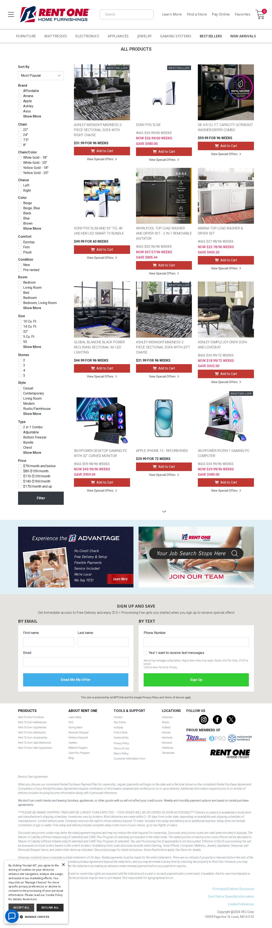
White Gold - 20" (35, 162)
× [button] (63, 864)
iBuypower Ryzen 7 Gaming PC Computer (223, 453)
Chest (27, 447)
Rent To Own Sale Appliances (35, 747)
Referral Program (78, 747)
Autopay (118, 727)
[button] (36, 917)
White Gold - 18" (35, 157)
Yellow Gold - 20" (35, 173)
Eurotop (29, 242)
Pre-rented (31, 270)
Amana (28, 96)
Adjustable (31, 432)
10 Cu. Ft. (30, 321)
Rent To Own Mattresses (32, 722)
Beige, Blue (31, 208)
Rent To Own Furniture (31, 717)
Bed (26, 292)
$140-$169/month (36, 481)
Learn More (172, 14)
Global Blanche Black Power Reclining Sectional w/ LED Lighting (99, 347)
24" (25, 135)
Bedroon (29, 282)
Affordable (31, 91)
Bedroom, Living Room (40, 303)
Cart (264, 12)
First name (31, 633)
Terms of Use (121, 748)
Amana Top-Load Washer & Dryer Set (220, 230)
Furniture (26, 36)
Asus (27, 111)
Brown (28, 223)
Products (27, 711)
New (26, 265)
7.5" (26, 140)
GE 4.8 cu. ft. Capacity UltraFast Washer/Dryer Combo (225, 127)
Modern (29, 403)
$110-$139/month (36, 476)
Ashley (28, 106)
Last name (85, 633)
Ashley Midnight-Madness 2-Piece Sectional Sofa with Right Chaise (98, 130)
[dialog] (36, 892)
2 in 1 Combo (33, 427)
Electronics (87, 36)
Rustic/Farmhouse (37, 408)
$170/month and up (37, 486)
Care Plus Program (79, 752)
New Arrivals (243, 36)
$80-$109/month (35, 471)
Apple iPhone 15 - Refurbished (162, 451)
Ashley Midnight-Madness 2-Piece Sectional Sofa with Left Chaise (163, 347)
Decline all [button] (50, 907)
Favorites (242, 14)
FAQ (70, 722)
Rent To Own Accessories (32, 737)
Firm (26, 247)
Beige (27, 203)
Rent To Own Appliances (32, 727)
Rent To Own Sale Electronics (34, 742)
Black (27, 213)
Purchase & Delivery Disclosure (233, 889)
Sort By (23, 67)
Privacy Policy (151, 697)
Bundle (28, 442)
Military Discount (78, 737)
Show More (32, 116)
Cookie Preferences (241, 904)
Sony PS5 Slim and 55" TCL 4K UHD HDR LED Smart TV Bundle (99, 230)
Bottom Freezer (35, 437)
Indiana (166, 727)
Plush (27, 252)
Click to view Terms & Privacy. (161, 667)
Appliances (118, 36)
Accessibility (121, 737)
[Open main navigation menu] (11, 14)
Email (27, 653)
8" (24, 145)
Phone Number (155, 633)
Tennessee (168, 752)
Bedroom (30, 298)
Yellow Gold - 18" (35, 168)
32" (25, 331)
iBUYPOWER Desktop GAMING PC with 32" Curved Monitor (100, 453)
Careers (72, 742)
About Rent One (82, 711)
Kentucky (167, 737)
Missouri (167, 742)
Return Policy (121, 753)
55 (25, 342)
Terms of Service (174, 697)
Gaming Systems (175, 36)
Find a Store (197, 14)
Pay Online (221, 14)
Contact (118, 717)
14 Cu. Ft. (30, 326)
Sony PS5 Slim (148, 125)
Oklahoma (167, 747)
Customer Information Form (129, 758)
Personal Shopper (78, 732)
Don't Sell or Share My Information (231, 896)
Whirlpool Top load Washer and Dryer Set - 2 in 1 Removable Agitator (164, 233)
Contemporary (33, 393)
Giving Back (75, 727)
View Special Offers (100, 159)
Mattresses (55, 36)
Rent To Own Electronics (32, 732)
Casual (28, 388)
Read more (30, 899)
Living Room (32, 287)
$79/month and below (39, 466)
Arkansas (167, 717)
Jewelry (144, 36)
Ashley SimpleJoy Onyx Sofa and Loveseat (222, 344)
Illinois (165, 722)
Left (26, 185)
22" (25, 130)
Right (27, 190)
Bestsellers (211, 36)
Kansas (166, 732)
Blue (26, 218)
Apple (27, 101)
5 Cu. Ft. (29, 336)
